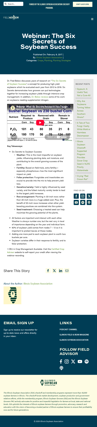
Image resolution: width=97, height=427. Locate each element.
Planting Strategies (62, 60)
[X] (54, 271)
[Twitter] (89, 196)
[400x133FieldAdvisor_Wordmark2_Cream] (11, 15)
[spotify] (87, 361)
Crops (40, 60)
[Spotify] (82, 202)
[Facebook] (48, 271)
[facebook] (61, 361)
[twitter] (73, 361)
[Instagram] (82, 196)
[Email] (67, 271)
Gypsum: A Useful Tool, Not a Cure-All (83, 92)
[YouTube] (76, 202)
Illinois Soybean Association (49, 57)
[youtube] (80, 361)
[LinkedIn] (60, 271)
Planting (48, 60)
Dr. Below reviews (39, 96)
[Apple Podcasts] (89, 202)
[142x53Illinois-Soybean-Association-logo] (48, 380)
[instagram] (67, 361)
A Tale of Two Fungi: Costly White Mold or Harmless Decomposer (83, 129)
